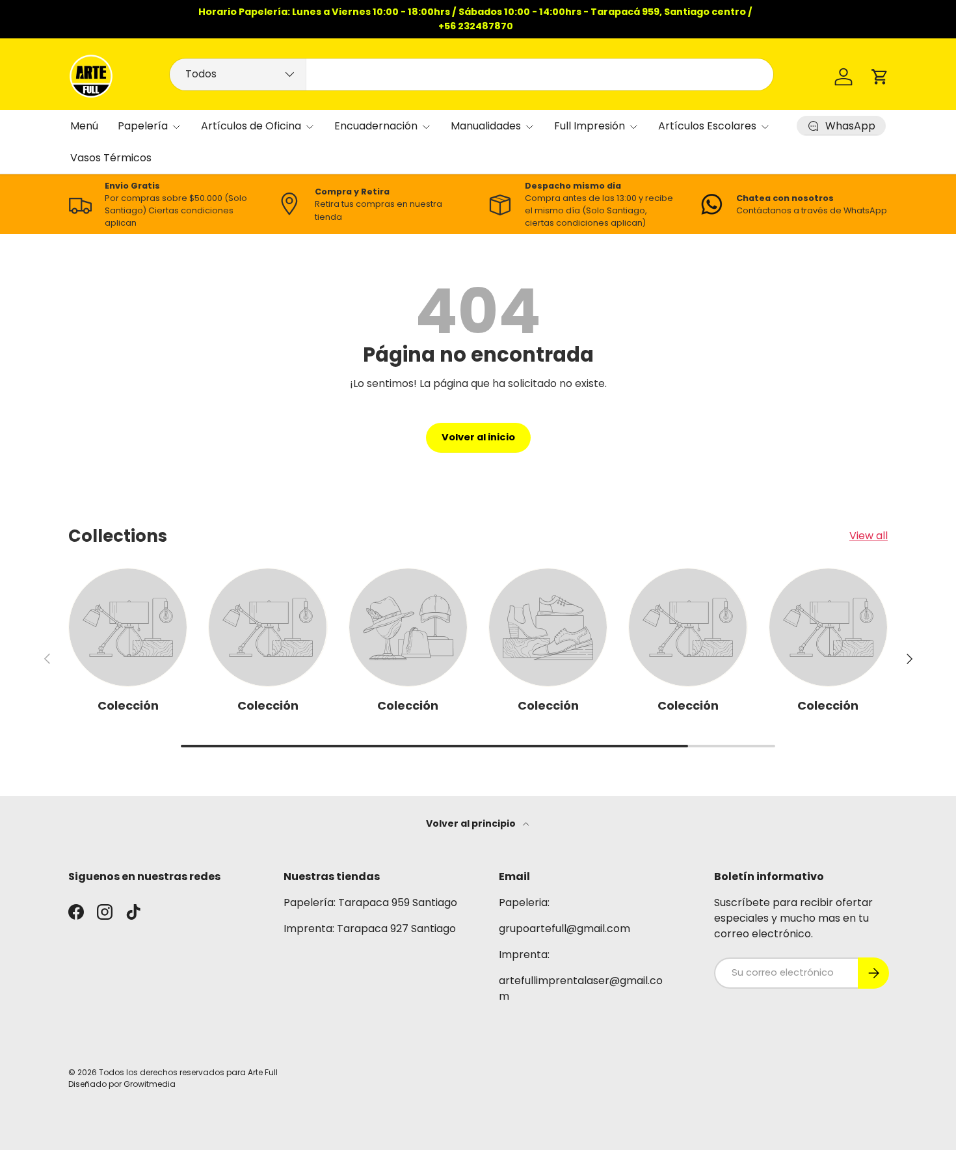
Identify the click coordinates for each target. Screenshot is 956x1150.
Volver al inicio (478, 437)
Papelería (143, 125)
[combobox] (471, 74)
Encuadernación (376, 125)
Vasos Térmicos (111, 157)
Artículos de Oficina (251, 125)
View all (868, 535)
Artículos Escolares (707, 125)
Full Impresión (589, 125)
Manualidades (486, 125)
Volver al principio (472, 823)
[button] (880, 76)
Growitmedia (150, 1084)
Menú (84, 125)
